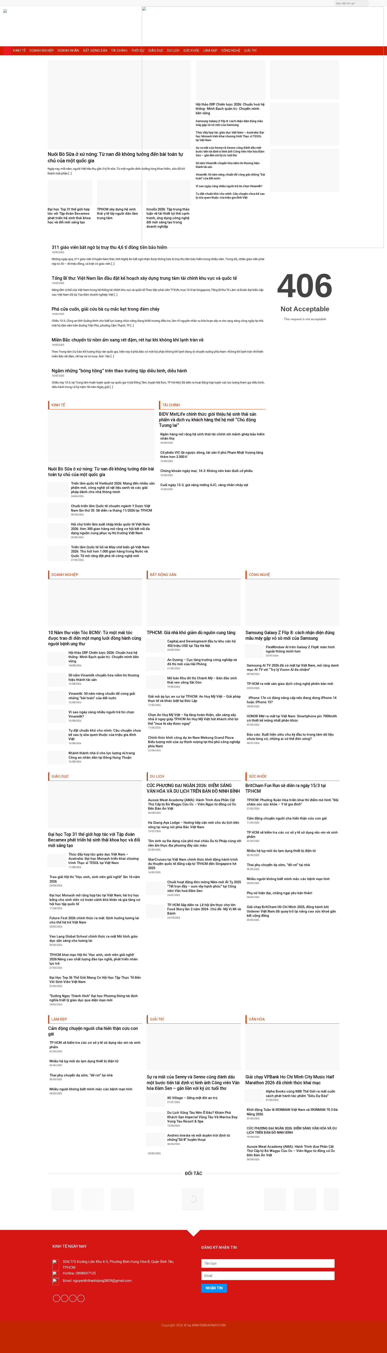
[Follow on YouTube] (81, 1298)
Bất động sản (95, 51)
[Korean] (206, 2)
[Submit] (365, 3)
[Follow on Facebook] (373, 3)
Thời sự (137, 51)
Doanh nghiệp (42, 51)
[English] (201, 2)
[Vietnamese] (210, 2)
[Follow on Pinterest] (381, 3)
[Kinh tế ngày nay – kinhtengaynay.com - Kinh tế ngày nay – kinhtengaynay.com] (48, 26)
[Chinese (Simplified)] (197, 2)
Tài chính (119, 51)
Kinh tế (19, 51)
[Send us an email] (377, 3)
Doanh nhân (68, 51)
